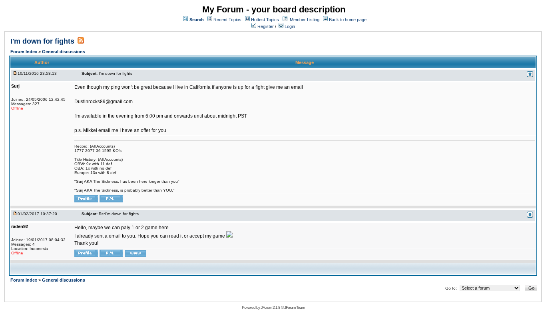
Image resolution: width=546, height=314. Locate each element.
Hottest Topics (265, 19)
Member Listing (304, 19)
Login (289, 26)
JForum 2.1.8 (270, 307)
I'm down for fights (42, 41)
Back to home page (348, 19)
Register (265, 26)
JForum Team (294, 307)
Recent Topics (227, 19)
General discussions (63, 51)
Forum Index (24, 51)
